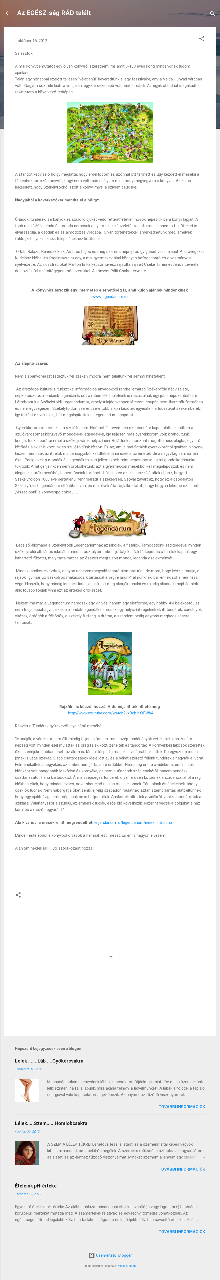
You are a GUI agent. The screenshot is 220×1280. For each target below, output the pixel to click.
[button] (202, 39)
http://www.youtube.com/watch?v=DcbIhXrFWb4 (110, 713)
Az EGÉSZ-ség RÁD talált (54, 13)
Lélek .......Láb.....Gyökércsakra (49, 1061)
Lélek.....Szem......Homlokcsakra (51, 1123)
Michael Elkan (127, 1266)
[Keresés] (212, 14)
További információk (182, 1106)
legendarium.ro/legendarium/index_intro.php (133, 822)
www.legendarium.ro (110, 296)
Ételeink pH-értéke (36, 1186)
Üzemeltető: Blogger (113, 1255)
